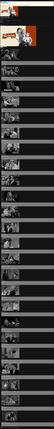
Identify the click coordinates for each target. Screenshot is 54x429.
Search (14, 5)
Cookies (12, 427)
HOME (1, 5)
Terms (9, 427)
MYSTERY (11, 5)
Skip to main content (2, 0)
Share (4, 21)
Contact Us (7, 427)
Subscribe (1, 21)
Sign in (29, 5)
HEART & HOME (3, 5)
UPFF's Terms (1, 427)
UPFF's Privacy (4, 427)
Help (8, 427)
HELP (18, 5)
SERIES (6, 5)
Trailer (3, 21)
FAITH (12, 5)
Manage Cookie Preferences (15, 427)
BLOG (20, 5)
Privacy (11, 427)
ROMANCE (8, 5)
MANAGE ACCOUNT (23, 5)
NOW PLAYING (16, 5)
